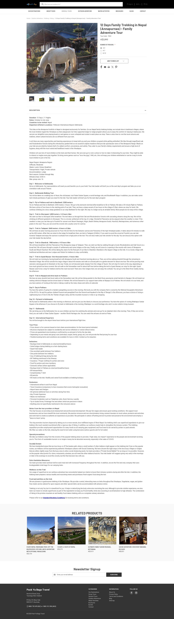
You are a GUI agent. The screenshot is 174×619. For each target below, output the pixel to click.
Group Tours (51, 11)
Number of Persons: (107, 45)
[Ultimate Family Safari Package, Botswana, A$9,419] (102, 530)
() (146, 4)
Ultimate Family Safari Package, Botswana (99, 548)
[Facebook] (101, 67)
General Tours (67, 11)
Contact (143, 11)
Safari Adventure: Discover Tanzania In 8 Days (132, 548)
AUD (137, 4)
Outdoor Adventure (85, 11)
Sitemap (112, 600)
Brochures (119, 11)
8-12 (104, 53)
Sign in (131, 4)
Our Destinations (34, 11)
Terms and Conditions (116, 596)
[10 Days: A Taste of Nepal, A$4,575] (71, 530)
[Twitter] (112, 67)
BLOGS (132, 11)
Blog (110, 598)
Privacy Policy (113, 594)
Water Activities (103, 11)
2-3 (104, 48)
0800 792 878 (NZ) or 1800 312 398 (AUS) (42, 606)
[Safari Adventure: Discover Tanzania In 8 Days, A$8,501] (133, 530)
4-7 (104, 50)
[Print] (109, 67)
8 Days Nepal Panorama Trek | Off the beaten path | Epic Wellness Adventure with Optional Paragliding (40, 549)
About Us (112, 592)
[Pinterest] (116, 67)
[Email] (105, 67)
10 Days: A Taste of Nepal (66, 547)
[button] (87, 110)
